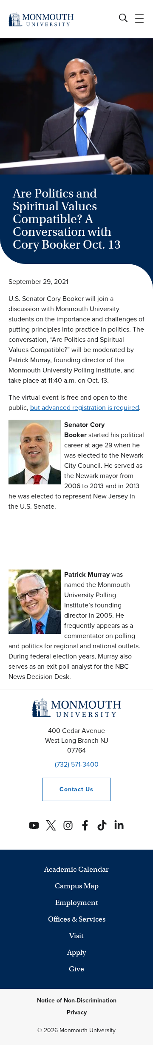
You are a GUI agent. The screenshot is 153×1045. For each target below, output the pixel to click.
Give (76, 969)
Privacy (77, 1012)
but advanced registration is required (84, 407)
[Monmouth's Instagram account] (68, 825)
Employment (76, 902)
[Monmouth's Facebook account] (85, 825)
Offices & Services (76, 919)
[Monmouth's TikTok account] (102, 825)
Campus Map (77, 886)
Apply (76, 952)
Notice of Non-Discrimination (76, 1000)
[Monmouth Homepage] (41, 19)
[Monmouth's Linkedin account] (119, 825)
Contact (67, 789)
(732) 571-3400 (77, 764)
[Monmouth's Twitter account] (51, 825)
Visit (76, 935)
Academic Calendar (76, 869)
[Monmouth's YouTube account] (34, 825)
